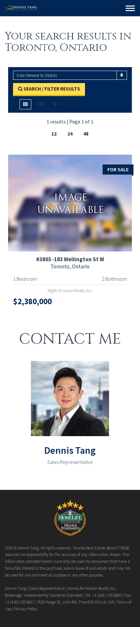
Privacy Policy (25, 609)
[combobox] (70, 75)
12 (54, 134)
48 (86, 134)
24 (70, 134)
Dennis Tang (70, 450)
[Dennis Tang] (21, 8)
